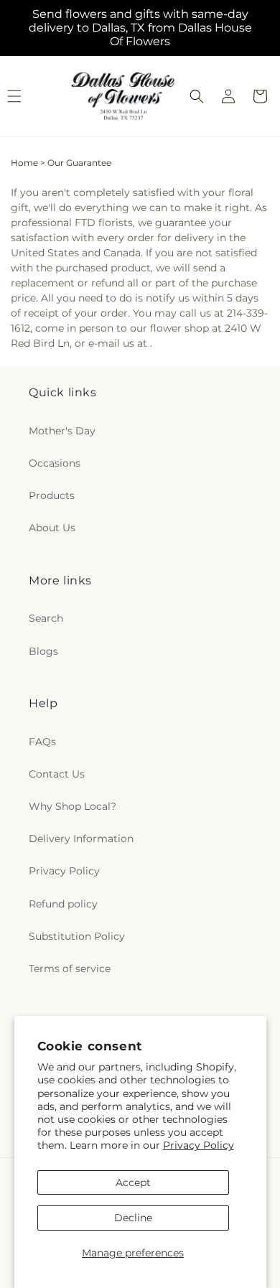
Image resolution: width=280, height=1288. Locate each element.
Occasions (54, 463)
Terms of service (70, 968)
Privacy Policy (198, 1145)
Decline (133, 1217)
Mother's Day (62, 430)
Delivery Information (81, 838)
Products (52, 495)
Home (24, 162)
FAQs (42, 741)
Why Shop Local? (72, 806)
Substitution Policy (77, 936)
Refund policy (63, 903)
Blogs (43, 651)
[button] (197, 96)
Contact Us (57, 773)
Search (46, 618)
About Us (52, 527)
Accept (133, 1182)
